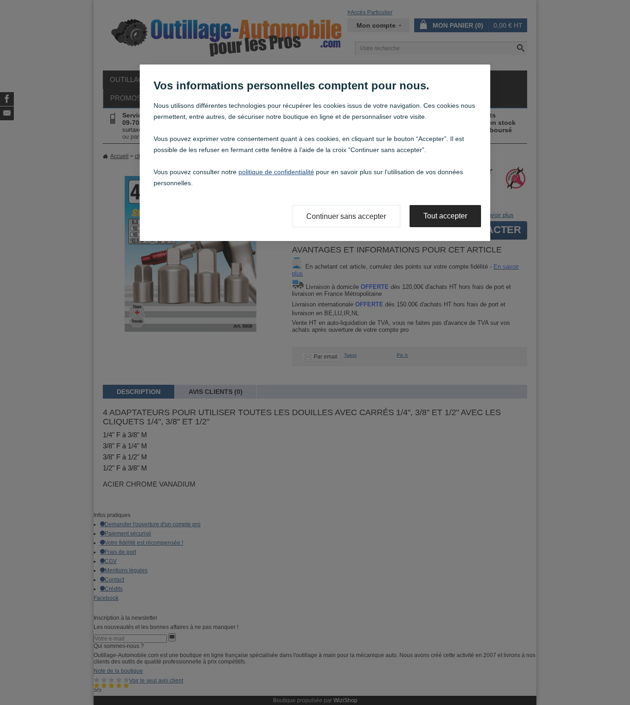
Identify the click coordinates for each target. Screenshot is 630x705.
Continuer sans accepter (346, 216)
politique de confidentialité (276, 172)
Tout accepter (445, 216)
